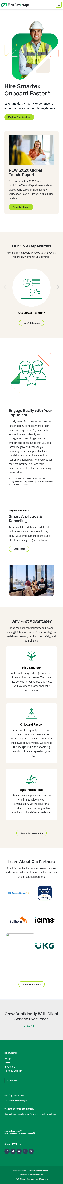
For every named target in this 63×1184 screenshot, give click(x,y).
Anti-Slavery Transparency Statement (32, 1179)
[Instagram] (31, 1151)
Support (9, 1058)
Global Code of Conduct (38, 1170)
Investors (9, 1066)
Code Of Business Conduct (31, 1175)
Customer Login (19, 1100)
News (7, 1062)
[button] (4, 287)
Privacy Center (13, 1070)
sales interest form (25, 1114)
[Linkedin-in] (25, 1151)
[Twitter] (13, 1151)
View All (29, 1026)
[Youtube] (19, 1151)
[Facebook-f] (7, 1151)
